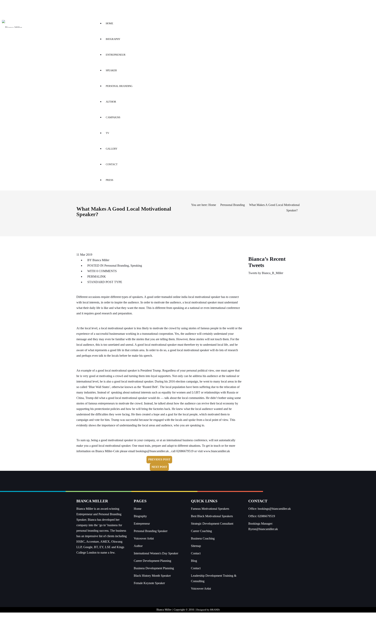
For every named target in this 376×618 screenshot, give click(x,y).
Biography (140, 516)
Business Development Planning (154, 568)
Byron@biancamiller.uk (263, 529)
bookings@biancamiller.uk (152, 451)
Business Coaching (203, 538)
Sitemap (196, 546)
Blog (194, 560)
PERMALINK (96, 276)
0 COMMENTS (106, 271)
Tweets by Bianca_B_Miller (265, 273)
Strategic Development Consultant (212, 523)
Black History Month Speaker (152, 575)
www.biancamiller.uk (216, 451)
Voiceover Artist (144, 538)
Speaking (136, 265)
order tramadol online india (170, 297)
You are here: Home (203, 205)
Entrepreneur (142, 523)
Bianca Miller (100, 260)
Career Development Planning (152, 560)
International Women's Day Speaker (156, 553)
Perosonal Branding (232, 205)
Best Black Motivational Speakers (212, 516)
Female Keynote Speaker (149, 583)
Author (138, 546)
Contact (196, 553)
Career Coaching (201, 531)
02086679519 (266, 516)
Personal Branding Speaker (150, 531)
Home (137, 508)
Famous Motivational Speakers (210, 508)
